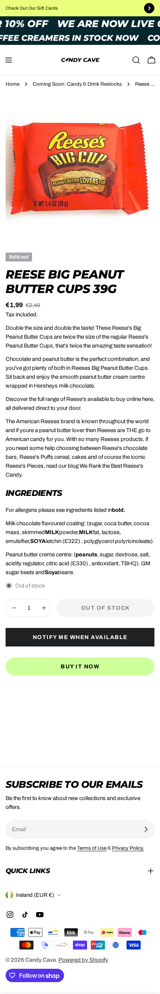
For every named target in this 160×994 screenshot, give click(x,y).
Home (12, 84)
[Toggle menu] (8, 60)
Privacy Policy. (128, 848)
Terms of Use (91, 848)
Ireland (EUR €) (35, 895)
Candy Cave (40, 960)
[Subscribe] (146, 829)
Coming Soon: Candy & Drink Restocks (77, 84)
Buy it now (80, 666)
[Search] (136, 60)
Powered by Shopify (83, 960)
